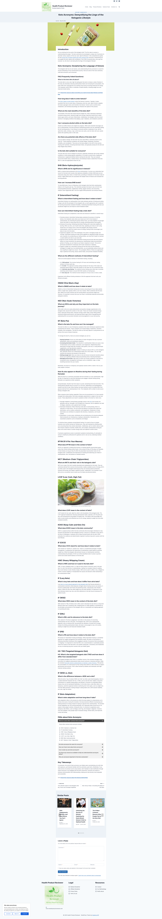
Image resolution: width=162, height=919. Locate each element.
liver (79, 171)
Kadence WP (95, 915)
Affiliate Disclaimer (75, 889)
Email (76, 864)
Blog (90, 7)
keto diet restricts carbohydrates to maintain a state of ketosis (81, 663)
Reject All (16, 913)
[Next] (102, 815)
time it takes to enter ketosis (67, 101)
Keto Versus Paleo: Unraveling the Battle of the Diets (93, 785)
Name (60, 864)
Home (86, 7)
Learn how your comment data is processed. (89, 875)
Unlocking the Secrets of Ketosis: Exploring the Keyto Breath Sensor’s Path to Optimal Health (81, 816)
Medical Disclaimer (75, 886)
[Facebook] (114, 1)
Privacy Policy (73, 891)
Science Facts (106, 7)
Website (92, 864)
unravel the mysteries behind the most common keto (75, 57)
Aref (58, 20)
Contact (99, 886)
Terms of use (73, 893)
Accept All (25, 913)
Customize (8, 913)
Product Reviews (97, 7)
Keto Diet (77, 12)
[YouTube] (119, 1)
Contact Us (114, 7)
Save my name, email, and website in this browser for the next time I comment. (77, 868)
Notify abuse (100, 891)
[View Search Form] (119, 7)
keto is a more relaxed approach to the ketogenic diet (74, 584)
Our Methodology (101, 889)
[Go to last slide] (59, 815)
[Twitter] (117, 1)
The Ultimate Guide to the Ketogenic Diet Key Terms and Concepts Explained (68, 785)
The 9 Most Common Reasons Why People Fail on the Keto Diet (97, 814)
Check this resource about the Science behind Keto (74, 777)
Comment (61, 847)
